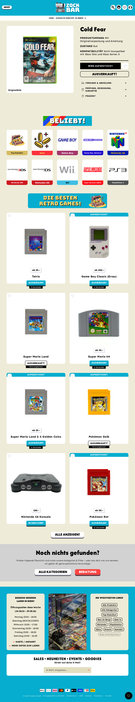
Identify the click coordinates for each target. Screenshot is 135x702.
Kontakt (119, 629)
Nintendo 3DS (17, 183)
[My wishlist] (124, 7)
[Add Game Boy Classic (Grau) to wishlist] (72, 215)
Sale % (117, 619)
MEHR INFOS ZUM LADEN (25, 645)
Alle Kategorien (109, 610)
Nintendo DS (42, 182)
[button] (7, 7)
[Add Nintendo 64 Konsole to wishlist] (9, 456)
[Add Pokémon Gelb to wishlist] (72, 376)
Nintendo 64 (118, 153)
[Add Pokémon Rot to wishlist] (72, 456)
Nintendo (101, 624)
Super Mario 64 (99, 356)
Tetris (36, 276)
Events (108, 629)
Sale (42, 153)
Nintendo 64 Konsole (36, 516)
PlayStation (116, 624)
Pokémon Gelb (99, 436)
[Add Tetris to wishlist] (9, 215)
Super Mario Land (36, 356)
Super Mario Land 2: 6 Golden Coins (36, 436)
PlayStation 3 (118, 183)
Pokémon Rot (99, 516)
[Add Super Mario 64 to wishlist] (72, 296)
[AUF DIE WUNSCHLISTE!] (125, 66)
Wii (67, 182)
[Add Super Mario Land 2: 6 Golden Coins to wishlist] (9, 376)
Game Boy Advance (92, 153)
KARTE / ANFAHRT (26, 641)
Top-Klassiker (17, 153)
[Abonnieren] (88, 670)
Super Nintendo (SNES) (92, 182)
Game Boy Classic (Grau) (99, 276)
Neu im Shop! (104, 619)
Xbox (98, 629)
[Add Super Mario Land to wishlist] (9, 296)
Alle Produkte (109, 605)
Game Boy (67, 153)
